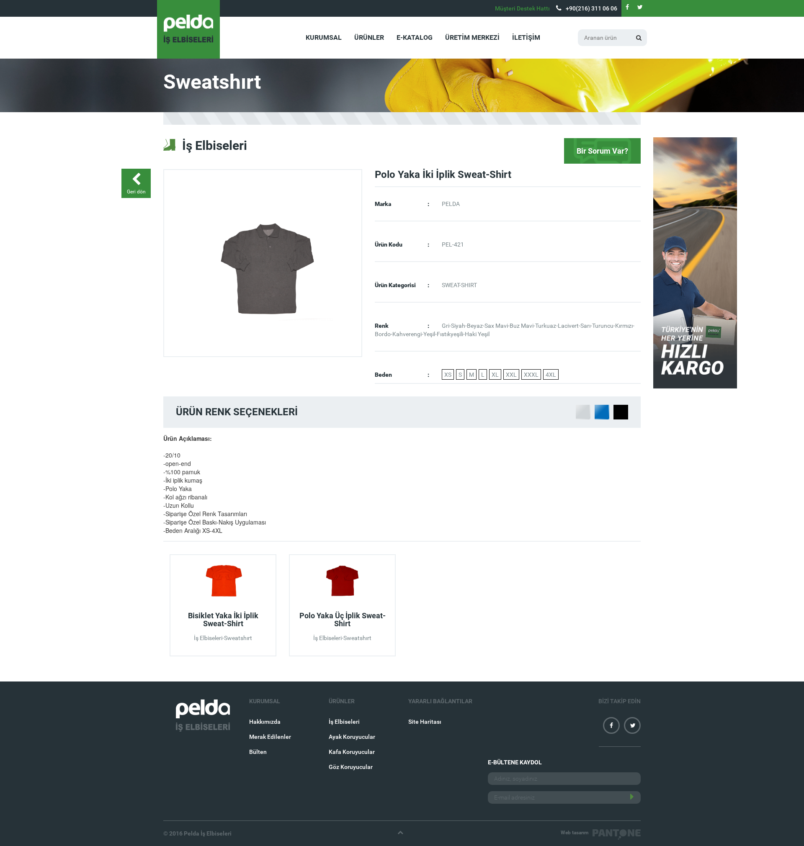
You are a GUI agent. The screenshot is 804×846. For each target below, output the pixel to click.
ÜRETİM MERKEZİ (472, 37)
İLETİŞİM (526, 37)
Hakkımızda (265, 721)
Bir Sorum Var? (602, 151)
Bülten (258, 751)
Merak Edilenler (270, 736)
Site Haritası (424, 721)
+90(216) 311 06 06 (591, 8)
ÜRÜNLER (369, 37)
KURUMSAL (324, 37)
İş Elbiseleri (344, 721)
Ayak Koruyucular (352, 736)
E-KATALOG (415, 37)
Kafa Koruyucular (352, 751)
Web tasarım (574, 833)
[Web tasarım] (617, 834)
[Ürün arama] (638, 37)
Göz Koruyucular (351, 767)
